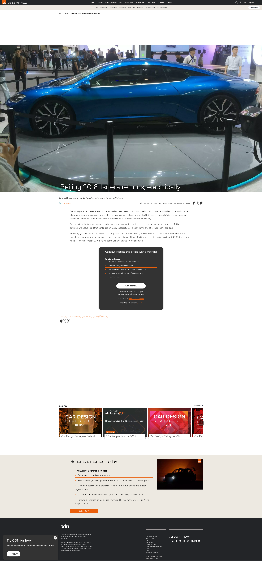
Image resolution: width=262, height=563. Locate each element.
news (62, 316)
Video (120, 2)
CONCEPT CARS (162, 8)
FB (176, 541)
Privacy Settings (151, 544)
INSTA (188, 541)
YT (180, 541)
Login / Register (248, 3)
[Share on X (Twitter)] (197, 203)
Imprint (148, 540)
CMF (129, 8)
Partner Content (150, 2)
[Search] (237, 2)
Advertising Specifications (154, 546)
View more (197, 406)
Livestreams (99, 2)
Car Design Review (110, 2)
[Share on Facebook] (194, 203)
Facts (147, 548)
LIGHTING (140, 8)
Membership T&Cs (152, 552)
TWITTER (184, 541)
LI (173, 541)
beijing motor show (73, 316)
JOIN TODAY (84, 511)
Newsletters (161, 2)
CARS (96, 8)
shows (96, 316)
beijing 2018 (87, 316)
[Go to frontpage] (14, 2)
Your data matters (151, 536)
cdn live (104, 316)
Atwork (155, 558)
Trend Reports (140, 2)
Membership (254, 8)
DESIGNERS (103, 8)
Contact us (149, 542)
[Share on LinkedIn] (201, 203)
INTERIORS (122, 8)
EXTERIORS (113, 8)
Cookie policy (150, 538)
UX (134, 8)
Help (147, 550)
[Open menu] (258, 2)
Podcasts (169, 2)
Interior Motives (128, 2)
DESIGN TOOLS (150, 8)
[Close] (55, 537)
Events (92, 2)
